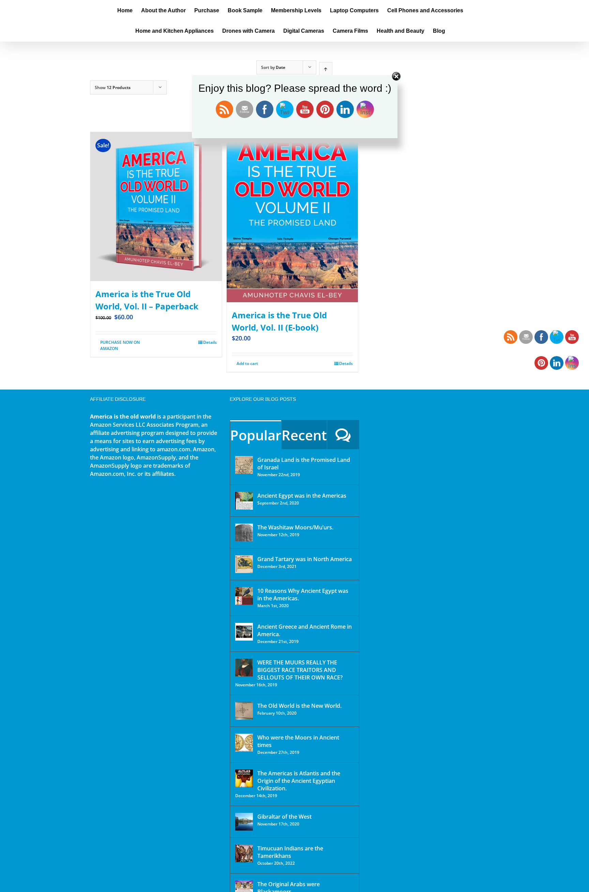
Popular (255, 435)
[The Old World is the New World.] (244, 711)
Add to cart (247, 363)
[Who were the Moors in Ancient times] (244, 742)
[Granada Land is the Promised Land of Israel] (244, 465)
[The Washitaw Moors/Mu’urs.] (244, 532)
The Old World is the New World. (299, 706)
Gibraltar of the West (284, 816)
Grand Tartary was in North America (304, 559)
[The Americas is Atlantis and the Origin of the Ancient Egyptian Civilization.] (244, 778)
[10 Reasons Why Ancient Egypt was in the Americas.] (244, 596)
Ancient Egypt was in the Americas (301, 495)
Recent (304, 435)
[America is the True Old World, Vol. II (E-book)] (292, 217)
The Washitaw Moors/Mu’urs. (295, 527)
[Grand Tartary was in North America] (244, 564)
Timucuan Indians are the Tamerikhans (290, 852)
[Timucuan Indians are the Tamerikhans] (244, 853)
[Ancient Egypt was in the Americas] (244, 501)
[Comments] (343, 434)
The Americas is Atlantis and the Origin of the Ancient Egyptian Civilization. (298, 781)
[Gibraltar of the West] (244, 822)
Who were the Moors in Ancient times (298, 741)
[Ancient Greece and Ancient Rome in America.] (244, 632)
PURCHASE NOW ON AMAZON (120, 345)
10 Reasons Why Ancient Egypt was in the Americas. (302, 594)
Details (210, 342)
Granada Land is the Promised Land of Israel (303, 463)
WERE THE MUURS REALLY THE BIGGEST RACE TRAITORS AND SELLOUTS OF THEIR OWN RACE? (300, 670)
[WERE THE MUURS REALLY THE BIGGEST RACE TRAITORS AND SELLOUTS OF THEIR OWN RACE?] (244, 667)
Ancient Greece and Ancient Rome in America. (304, 630)
